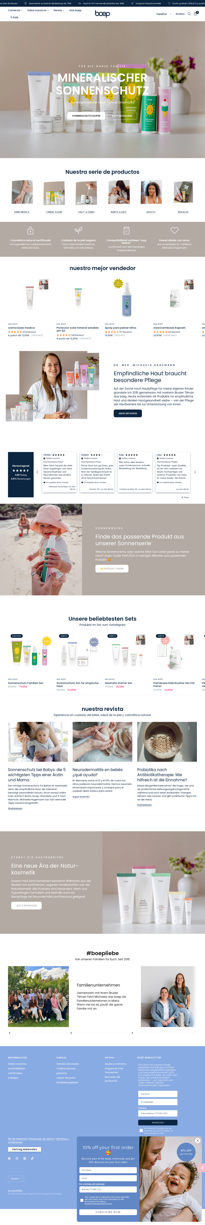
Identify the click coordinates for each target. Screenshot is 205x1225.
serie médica (21, 212)
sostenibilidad (16, 1068)
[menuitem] (16, 10)
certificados (15, 1073)
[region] (116, 472)
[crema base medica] (30, 298)
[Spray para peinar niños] (127, 298)
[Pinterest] (26, 1158)
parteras (62, 1073)
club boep (75, 10)
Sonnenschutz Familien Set (25, 683)
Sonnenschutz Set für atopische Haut (78, 685)
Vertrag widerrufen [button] (24, 1149)
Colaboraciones (66, 1068)
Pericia (58, 10)
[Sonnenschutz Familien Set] (30, 653)
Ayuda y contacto (115, 1063)
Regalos (183, 212)
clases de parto (66, 1077)
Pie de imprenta (17, 1138)
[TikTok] (34, 1158)
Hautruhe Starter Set (118, 683)
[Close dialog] (198, 1140)
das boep (13, 324)
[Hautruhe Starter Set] (127, 653)
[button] (86, 116)
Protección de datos (41, 1138)
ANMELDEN (158, 1122)
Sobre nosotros (36, 10)
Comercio (14, 10)
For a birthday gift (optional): (92, 1184)
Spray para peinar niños (120, 327)
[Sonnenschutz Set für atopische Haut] (78, 653)
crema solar (54, 212)
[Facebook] (11, 1158)
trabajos (13, 1077)
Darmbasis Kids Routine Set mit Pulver (174, 685)
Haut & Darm (86, 212)
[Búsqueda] (189, 14)
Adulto (151, 212)
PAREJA (61, 1057)
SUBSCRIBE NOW (108, 1212)
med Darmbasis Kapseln (169, 327)
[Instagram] (19, 1158)
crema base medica (21, 327)
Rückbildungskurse (67, 1082)
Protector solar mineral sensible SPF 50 (78, 329)
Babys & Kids (119, 212)
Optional (142, 1108)
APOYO (109, 1057)
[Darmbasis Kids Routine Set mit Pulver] (175, 653)
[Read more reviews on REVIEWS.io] (20, 483)
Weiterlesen (15, 808)
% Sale (14, 17)
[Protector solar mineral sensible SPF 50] (78, 298)
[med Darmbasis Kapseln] (175, 298)
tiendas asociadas (68, 1063)
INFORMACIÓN (17, 1057)
